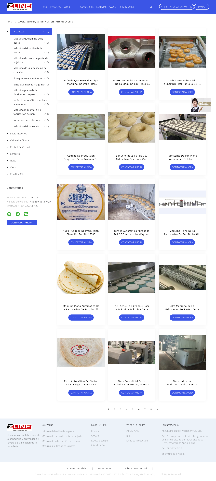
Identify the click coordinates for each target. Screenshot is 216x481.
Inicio (44, 6)
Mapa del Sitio (105, 468)
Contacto (15, 153)
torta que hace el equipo (31, 120)
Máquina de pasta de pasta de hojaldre (31, 60)
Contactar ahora (81, 92)
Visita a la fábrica (19, 140)
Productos (55, 6)
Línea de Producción (137, 440)
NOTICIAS (101, 6)
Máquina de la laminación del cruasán (31, 70)
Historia (95, 431)
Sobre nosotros (18, 133)
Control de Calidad (20, 147)
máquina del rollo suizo (31, 126)
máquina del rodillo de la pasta (31, 50)
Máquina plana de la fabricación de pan (31, 92)
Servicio (95, 435)
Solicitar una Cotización (176, 6)
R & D (129, 435)
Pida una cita (17, 174)
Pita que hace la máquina (31, 78)
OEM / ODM (132, 431)
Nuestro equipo (99, 440)
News (13, 160)
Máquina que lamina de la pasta (31, 40)
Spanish (201, 6)
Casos (112, 6)
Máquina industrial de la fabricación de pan (31, 112)
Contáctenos (87, 6)
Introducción (98, 445)
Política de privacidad (136, 468)
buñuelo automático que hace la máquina (31, 102)
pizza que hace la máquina (31, 84)
